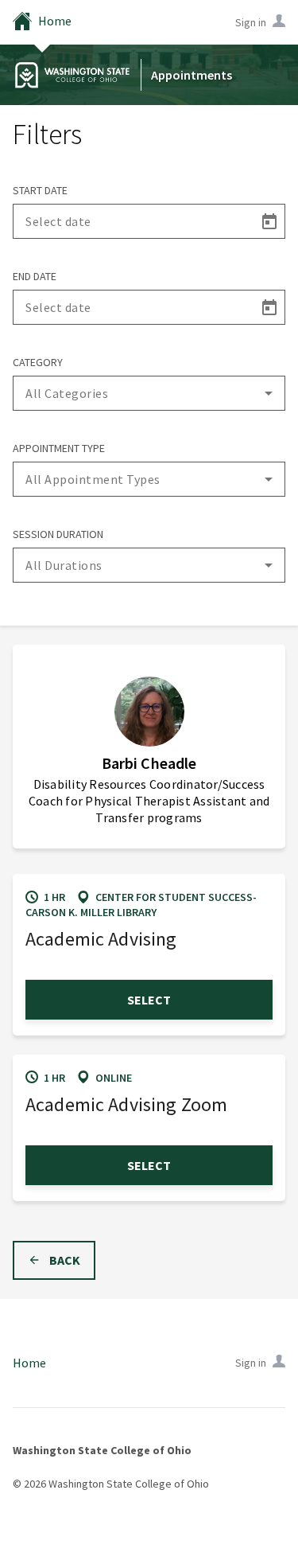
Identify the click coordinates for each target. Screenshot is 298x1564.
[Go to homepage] (72, 74)
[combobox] (149, 393)
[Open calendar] (268, 221)
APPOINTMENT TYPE (59, 448)
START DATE (40, 190)
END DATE (34, 276)
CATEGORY (38, 362)
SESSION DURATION (58, 534)
